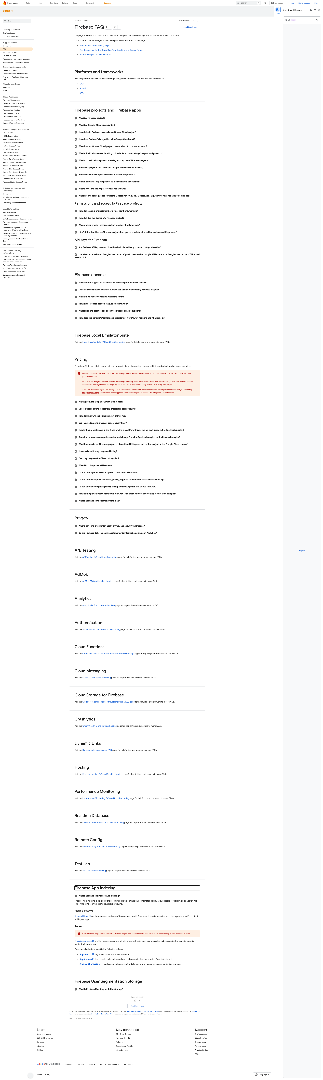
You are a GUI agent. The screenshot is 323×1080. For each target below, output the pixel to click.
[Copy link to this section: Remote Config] (104, 840)
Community (90, 3)
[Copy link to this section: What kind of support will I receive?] (115, 465)
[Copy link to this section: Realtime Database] (111, 815)
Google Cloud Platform (109, 1064)
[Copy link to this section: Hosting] (91, 767)
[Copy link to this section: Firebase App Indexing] (117, 888)
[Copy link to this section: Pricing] (89, 359)
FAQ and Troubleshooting (107, 653)
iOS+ (82, 84)
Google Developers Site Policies (103, 1014)
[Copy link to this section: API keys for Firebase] (109, 240)
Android (83, 88)
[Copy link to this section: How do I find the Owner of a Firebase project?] (127, 218)
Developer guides (44, 1034)
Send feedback (190, 27)
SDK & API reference (45, 1038)
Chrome (80, 1064)
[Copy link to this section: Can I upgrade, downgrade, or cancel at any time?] (129, 423)
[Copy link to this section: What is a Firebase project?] (108, 118)
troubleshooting (94, 870)
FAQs (197, 1054)
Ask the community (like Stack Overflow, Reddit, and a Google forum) (111, 50)
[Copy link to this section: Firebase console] (108, 275)
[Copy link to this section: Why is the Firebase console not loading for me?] (128, 296)
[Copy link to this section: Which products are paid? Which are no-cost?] (125, 401)
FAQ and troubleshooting (103, 342)
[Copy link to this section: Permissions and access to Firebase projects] (144, 203)
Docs (75, 3)
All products (128, 1064)
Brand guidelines (201, 1050)
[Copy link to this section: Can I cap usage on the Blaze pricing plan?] (122, 458)
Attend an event (122, 1050)
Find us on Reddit (123, 1038)
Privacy (47, 1075)
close (318, 10)
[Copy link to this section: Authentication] (104, 622)
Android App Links (83, 941)
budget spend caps (90, 392)
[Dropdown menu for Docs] (80, 3)
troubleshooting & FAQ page (108, 702)
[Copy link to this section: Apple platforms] (95, 911)
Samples (40, 1042)
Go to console (304, 3)
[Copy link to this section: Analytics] (94, 598)
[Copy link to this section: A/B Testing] (98, 550)
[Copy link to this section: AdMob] (90, 574)
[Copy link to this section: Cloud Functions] (107, 647)
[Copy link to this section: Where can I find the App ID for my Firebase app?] (128, 188)
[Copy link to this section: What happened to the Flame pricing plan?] (122, 500)
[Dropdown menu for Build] (33, 3)
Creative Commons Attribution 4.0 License (142, 1011)
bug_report (310, 10)
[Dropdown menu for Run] (45, 3)
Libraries (40, 1046)
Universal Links (81, 916)
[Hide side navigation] (30, 1075)
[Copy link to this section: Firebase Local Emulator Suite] (131, 335)
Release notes (200, 1046)
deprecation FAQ (97, 750)
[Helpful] (194, 20)
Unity (82, 93)
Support (107, 3)
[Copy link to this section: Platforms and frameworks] (125, 72)
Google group (200, 1042)
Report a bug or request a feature (95, 54)
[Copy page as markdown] (115, 27)
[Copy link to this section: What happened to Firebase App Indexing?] (122, 895)
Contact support (201, 1034)
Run (40, 3)
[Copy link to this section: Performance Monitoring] (122, 791)
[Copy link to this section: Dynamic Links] (103, 743)
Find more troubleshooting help (94, 45)
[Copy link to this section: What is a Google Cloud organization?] (118, 125)
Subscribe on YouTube (124, 1046)
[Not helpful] (198, 20)
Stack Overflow (201, 1038)
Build (28, 3)
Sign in (317, 3)
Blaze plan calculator (173, 373)
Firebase (78, 20)
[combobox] (248, 3)
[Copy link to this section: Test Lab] (92, 864)
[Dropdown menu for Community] (98, 3)
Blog (292, 3)
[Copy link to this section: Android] (86, 926)
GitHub (40, 1050)
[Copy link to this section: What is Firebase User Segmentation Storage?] (126, 989)
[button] (137, 118)
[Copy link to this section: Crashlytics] (97, 719)
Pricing (65, 3)
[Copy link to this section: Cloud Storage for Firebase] (126, 695)
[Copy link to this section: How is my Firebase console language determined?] (130, 303)
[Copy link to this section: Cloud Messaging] (108, 671)
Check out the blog (123, 1034)
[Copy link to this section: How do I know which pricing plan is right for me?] (128, 416)
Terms (39, 1075)
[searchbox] (17, 21)
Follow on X (120, 1042)
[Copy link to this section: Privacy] (90, 518)
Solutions (54, 3)
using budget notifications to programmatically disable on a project (140, 384)
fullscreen (314, 10)
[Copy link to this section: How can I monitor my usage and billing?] (120, 451)
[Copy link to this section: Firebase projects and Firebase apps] (143, 110)
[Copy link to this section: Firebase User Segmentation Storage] (144, 981)
